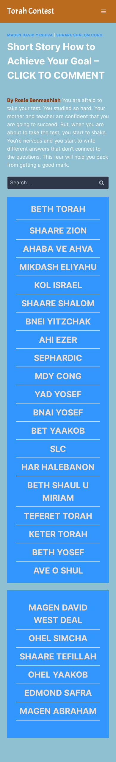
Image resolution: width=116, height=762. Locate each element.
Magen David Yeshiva (30, 35)
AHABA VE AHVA (58, 249)
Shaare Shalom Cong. (80, 35)
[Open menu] (103, 11)
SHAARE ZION (58, 230)
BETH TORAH (58, 209)
